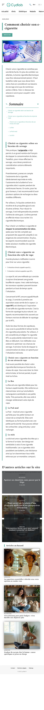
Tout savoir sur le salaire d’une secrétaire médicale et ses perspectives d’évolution (22, 505)
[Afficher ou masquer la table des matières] (31, 104)
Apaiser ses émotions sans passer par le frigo (22, 481)
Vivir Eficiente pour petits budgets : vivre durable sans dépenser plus (19, 617)
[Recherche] (30, 4)
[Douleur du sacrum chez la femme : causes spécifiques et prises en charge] (22, 635)
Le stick (12, 135)
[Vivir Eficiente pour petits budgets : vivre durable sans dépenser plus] (22, 598)
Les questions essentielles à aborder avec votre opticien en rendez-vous (21, 580)
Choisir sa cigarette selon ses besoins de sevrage (20, 111)
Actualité (22, 500)
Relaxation (22, 477)
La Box (12, 128)
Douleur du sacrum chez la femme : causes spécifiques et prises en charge (20, 653)
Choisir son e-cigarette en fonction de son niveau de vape (23, 123)
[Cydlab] (15, 4)
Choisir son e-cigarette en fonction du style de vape (22, 117)
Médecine (7, 35)
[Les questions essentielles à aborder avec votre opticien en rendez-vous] (22, 562)
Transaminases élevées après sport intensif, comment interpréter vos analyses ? (22, 529)
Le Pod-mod (13, 131)
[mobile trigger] (4, 4)
